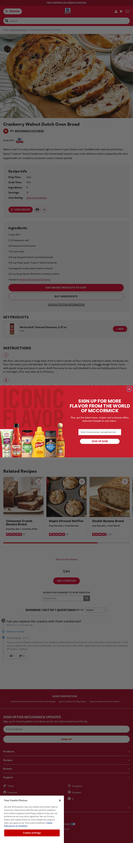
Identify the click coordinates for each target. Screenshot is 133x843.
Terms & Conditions (19, 826)
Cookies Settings (32, 833)
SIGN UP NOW (100, 441)
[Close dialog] (129, 389)
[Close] (59, 800)
